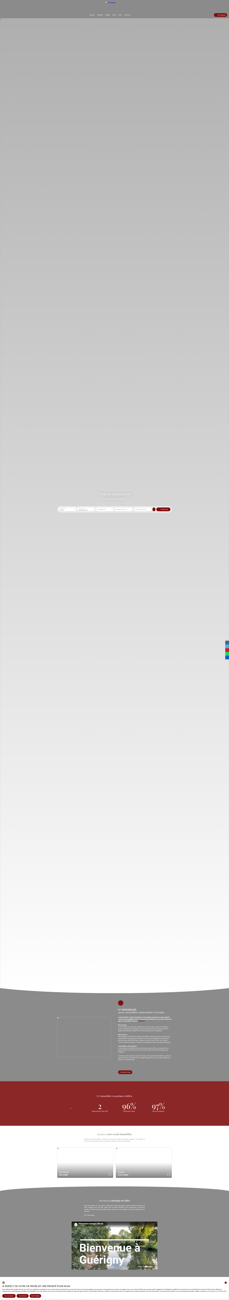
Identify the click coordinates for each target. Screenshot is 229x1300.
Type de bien (82, 508)
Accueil (91, 15)
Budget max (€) (121, 509)
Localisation (102, 509)
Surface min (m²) (140, 509)
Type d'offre (62, 508)
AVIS (120, 15)
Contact (127, 15)
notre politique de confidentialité (216, 1291)
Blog (114, 15)
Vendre (107, 15)
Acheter (100, 15)
